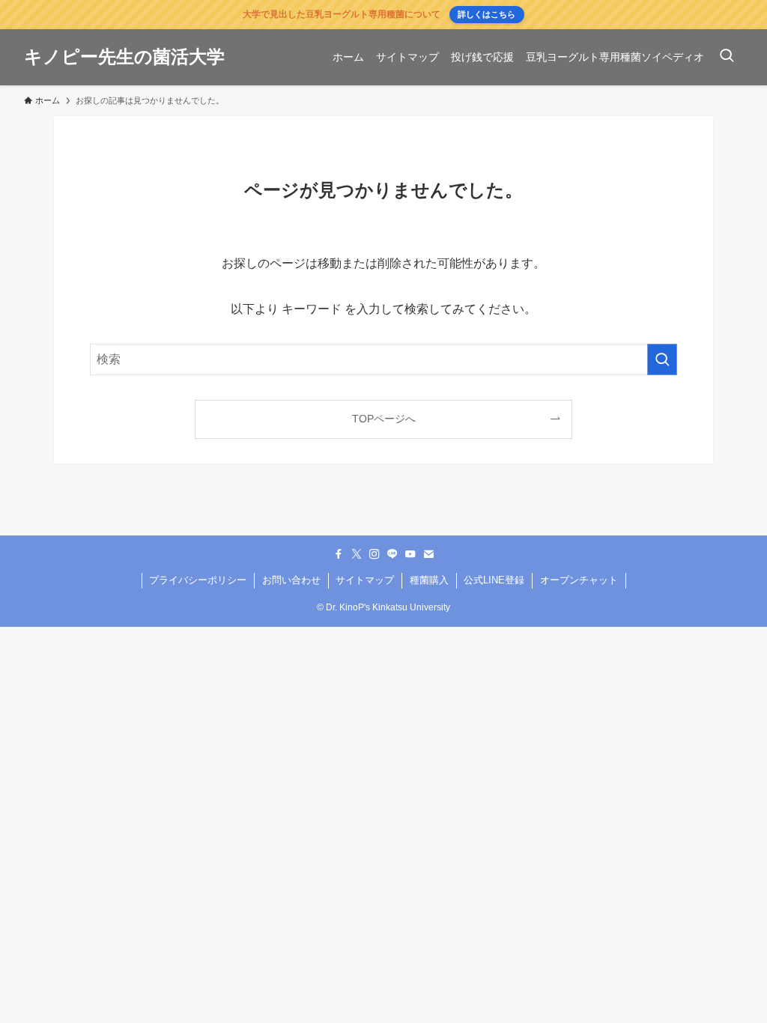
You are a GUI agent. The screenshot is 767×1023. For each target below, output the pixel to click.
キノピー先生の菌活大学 (124, 57)
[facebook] (338, 554)
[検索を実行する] (662, 359)
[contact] (428, 554)
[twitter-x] (356, 554)
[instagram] (374, 554)
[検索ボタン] (726, 57)
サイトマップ (365, 580)
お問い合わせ (291, 580)
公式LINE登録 (494, 580)
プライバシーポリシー (197, 580)
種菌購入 (429, 580)
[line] (392, 554)
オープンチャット (579, 580)
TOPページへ (384, 419)
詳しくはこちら (486, 14)
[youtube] (410, 554)
